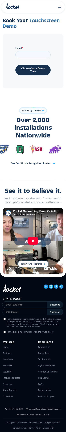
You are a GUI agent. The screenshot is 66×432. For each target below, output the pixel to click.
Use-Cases (8, 359)
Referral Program (46, 396)
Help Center (43, 378)
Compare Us (44, 347)
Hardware (7, 365)
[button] (59, 7)
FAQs (40, 384)
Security (7, 372)
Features (7, 353)
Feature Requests (11, 378)
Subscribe (55, 305)
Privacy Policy (47, 332)
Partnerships (44, 390)
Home (5, 347)
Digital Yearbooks (46, 365)
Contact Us (8, 396)
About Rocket (9, 390)
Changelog (7, 384)
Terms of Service (30, 332)
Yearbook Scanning (47, 372)
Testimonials (44, 359)
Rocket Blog (44, 353)
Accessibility (48, 428)
